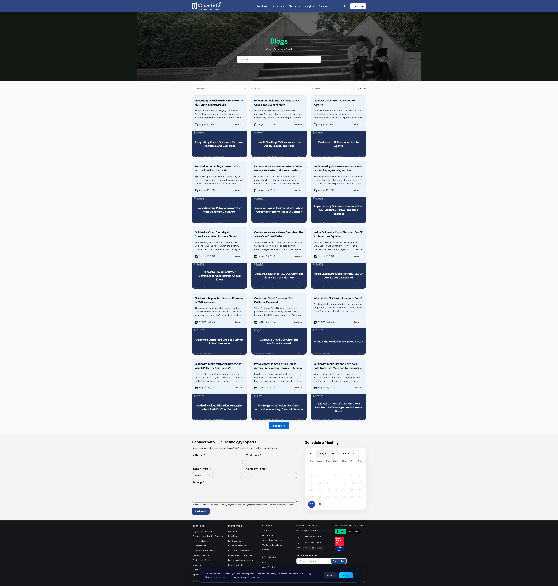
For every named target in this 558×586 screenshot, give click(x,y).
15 (360, 483)
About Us (294, 6)
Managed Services (201, 555)
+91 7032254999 (313, 542)
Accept (345, 575)
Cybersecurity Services (204, 550)
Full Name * (198, 455)
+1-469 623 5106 (313, 536)
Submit (200, 511)
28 (351, 497)
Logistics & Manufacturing (240, 560)
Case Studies (268, 567)
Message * (198, 482)
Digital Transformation (203, 531)
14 (351, 483)
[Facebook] (313, 548)
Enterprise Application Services (208, 536)
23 (311, 497)
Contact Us (358, 6)
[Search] (344, 6)
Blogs (264, 562)
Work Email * (253, 455)
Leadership (267, 535)
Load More (279, 425)
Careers (324, 6)
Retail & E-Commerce (238, 550)
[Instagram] (320, 548)
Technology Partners (272, 540)
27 (343, 497)
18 (328, 490)
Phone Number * (201, 468)
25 (327, 497)
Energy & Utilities (236, 565)
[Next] (353, 453)
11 (328, 483)
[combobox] (193, 88)
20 (343, 490)
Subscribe (338, 561)
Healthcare (233, 536)
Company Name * (256, 468)
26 (335, 497)
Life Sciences (234, 541)
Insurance (232, 531)
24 (319, 497)
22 (359, 490)
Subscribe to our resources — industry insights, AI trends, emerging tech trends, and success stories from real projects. (244, 505)
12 (336, 483)
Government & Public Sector (242, 555)
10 (319, 483)
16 (311, 490)
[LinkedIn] (299, 548)
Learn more (253, 577)
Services (261, 6)
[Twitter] (306, 548)
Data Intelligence (201, 541)
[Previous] (310, 453)
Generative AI (199, 545)
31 (319, 504)
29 (359, 497)
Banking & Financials (237, 545)
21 (352, 490)
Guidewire (198, 565)
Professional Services (203, 560)
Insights (309, 6)
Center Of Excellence (272, 545)
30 (311, 504)
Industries (278, 6)
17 (319, 490)
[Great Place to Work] (339, 544)
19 (335, 490)
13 (344, 483)
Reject (330, 575)
